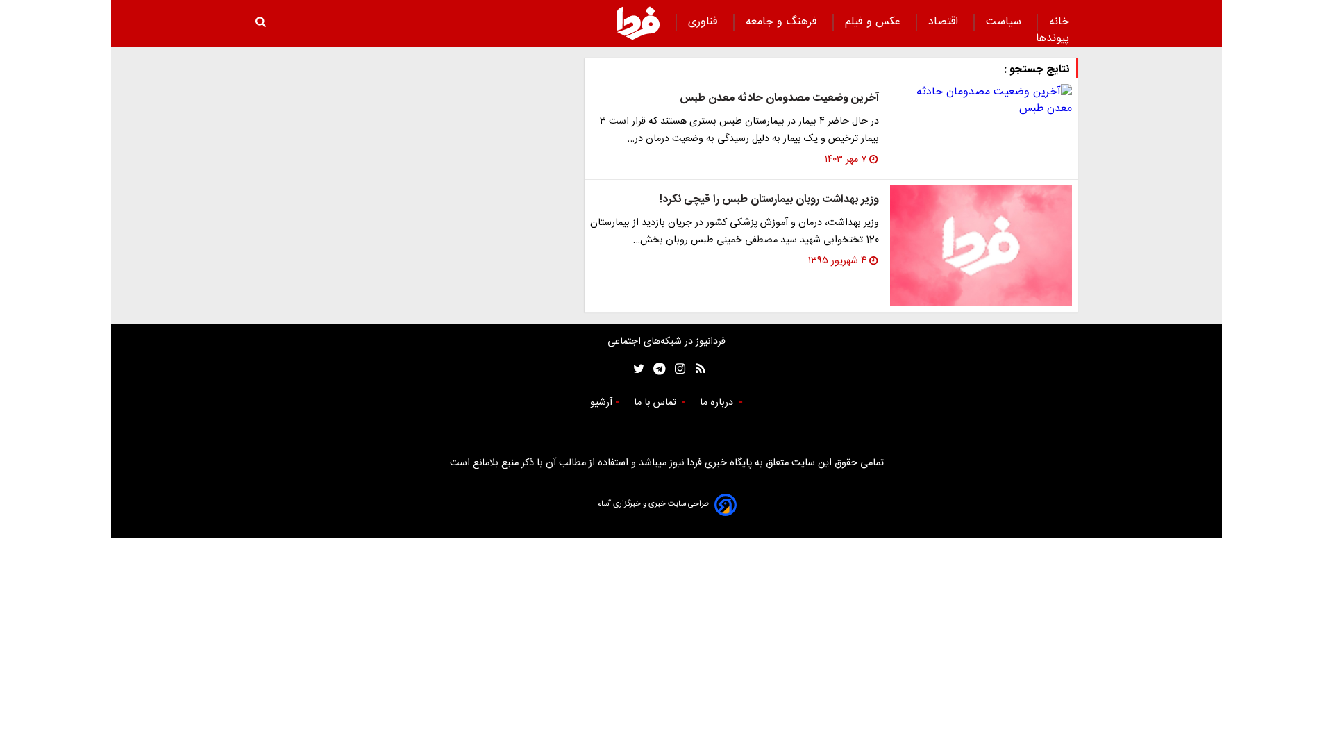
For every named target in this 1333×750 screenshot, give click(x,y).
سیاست (1005, 21)
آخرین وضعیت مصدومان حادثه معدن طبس (779, 98)
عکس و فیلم (874, 21)
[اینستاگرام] (676, 369)
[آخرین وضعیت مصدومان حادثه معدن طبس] (981, 100)
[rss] (696, 369)
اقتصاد (945, 21)
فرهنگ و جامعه (783, 21)
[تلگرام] (655, 369)
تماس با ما (656, 402)
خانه (1059, 21)
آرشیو (601, 402)
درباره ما (718, 402)
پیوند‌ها (1052, 38)
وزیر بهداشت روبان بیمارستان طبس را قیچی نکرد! (769, 199)
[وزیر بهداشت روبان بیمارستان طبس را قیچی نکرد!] (981, 246)
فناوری (704, 21)
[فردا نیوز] (638, 23)
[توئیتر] (636, 369)
